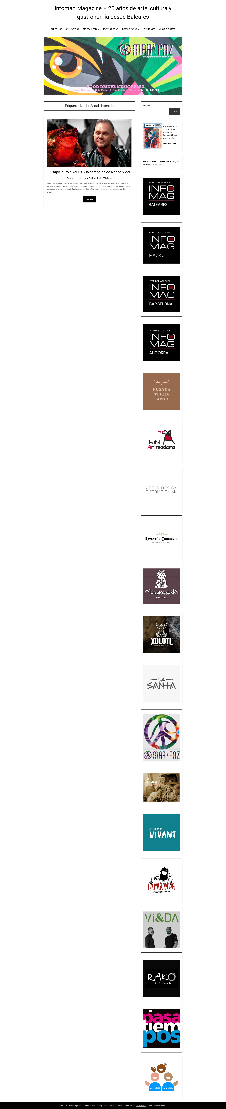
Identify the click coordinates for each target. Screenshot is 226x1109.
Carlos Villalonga (104, 178)
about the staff (167, 29)
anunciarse (149, 29)
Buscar (146, 105)
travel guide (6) (110, 29)
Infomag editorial (131, 29)
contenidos (56, 29)
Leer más (89, 199)
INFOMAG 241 (170, 143)
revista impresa (91, 29)
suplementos (72, 29)
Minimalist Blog (141, 1106)
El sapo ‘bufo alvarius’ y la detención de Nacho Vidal (89, 172)
